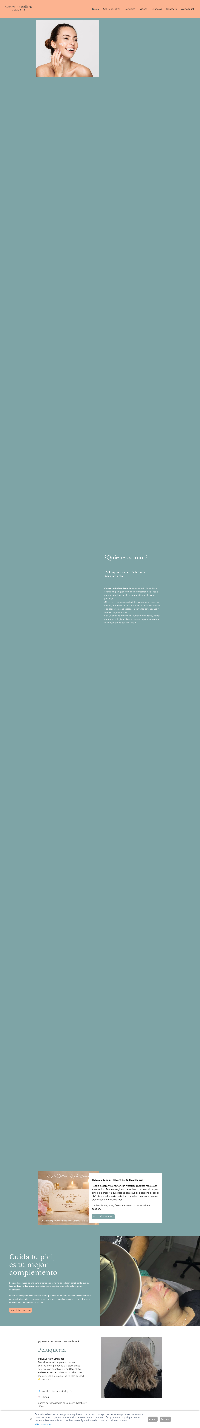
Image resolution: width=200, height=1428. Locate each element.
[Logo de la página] (18, 14)
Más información (103, 1216)
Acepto (152, 1419)
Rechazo (165, 1419)
